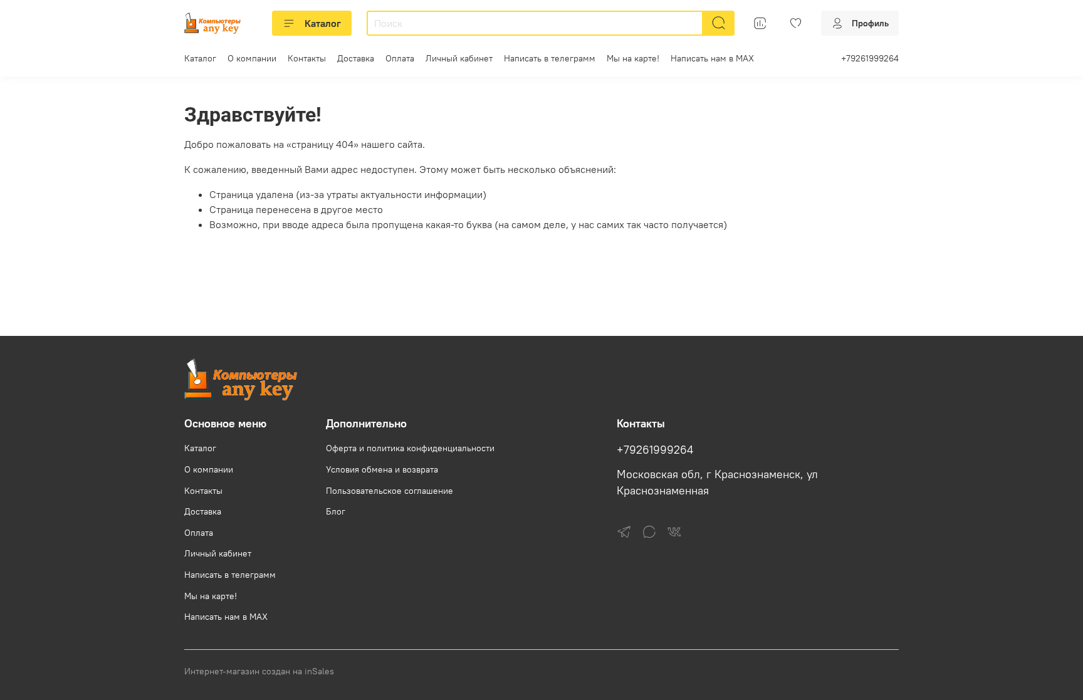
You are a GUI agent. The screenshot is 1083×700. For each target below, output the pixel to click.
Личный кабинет (459, 58)
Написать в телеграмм (549, 58)
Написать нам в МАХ (712, 58)
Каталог (323, 23)
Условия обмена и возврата (382, 469)
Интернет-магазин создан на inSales (259, 671)
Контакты (307, 58)
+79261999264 (870, 58)
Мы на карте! (633, 58)
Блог (335, 511)
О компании (252, 58)
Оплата (399, 58)
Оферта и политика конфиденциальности (410, 448)
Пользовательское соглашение (389, 490)
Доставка (355, 58)
